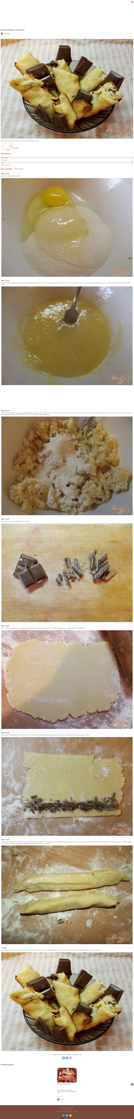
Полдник (8, 150)
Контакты (70, 1111)
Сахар (2, 162)
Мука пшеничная (15, 147)
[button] (63, 1058)
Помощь (75, 1111)
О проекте (59, 1111)
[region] (67, 15)
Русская (11, 145)
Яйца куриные (4, 160)
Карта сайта (64, 1111)
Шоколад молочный (5, 164)
